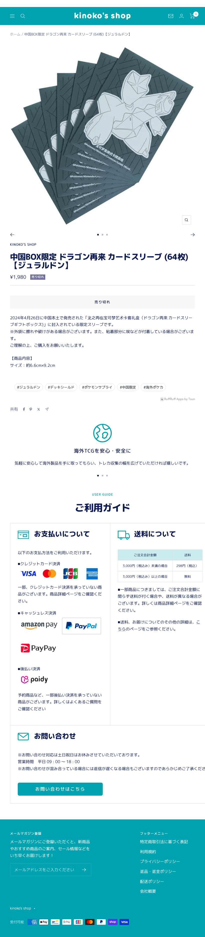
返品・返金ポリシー (158, 871)
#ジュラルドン (28, 387)
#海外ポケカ (153, 387)
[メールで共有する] (46, 409)
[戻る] (12, 234)
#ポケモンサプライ (97, 387)
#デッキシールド (61, 387)
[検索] (22, 16)
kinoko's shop (23, 244)
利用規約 (148, 851)
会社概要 (148, 891)
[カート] (192, 16)
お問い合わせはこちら (60, 789)
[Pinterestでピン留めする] (31, 409)
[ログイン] (181, 16)
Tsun (191, 399)
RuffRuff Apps (174, 399)
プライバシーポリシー (160, 861)
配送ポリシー (152, 881)
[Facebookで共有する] (24, 409)
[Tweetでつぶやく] (38, 409)
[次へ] (193, 234)
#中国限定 (128, 387)
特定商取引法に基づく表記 (164, 841)
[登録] (84, 869)
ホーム (15, 34)
